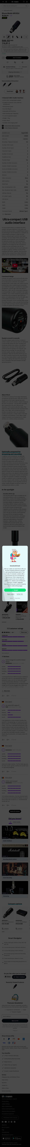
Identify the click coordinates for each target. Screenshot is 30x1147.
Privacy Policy (17, 598)
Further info (20, 594)
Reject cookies (10, 594)
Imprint (11, 598)
